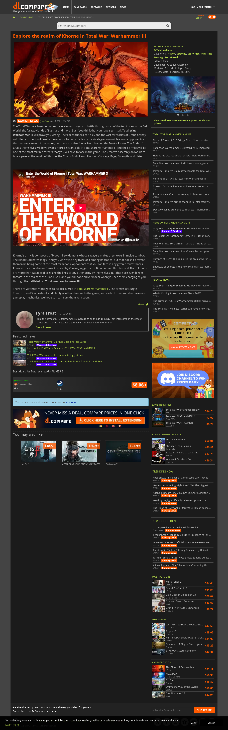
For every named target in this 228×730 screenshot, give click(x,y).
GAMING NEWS (28, 121)
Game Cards (80, 7)
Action (171, 53)
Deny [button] (193, 722)
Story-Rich (193, 53)
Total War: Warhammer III (93, 289)
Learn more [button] (12, 724)
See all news (43, 327)
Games (65, 7)
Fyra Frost (44, 121)
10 (17, 388)
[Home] (14, 17)
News (123, 7)
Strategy (181, 53)
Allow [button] (211, 722)
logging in (70, 402)
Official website (163, 50)
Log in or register (201, 7)
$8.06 (139, 385)
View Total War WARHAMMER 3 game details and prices (182, 122)
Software (96, 7)
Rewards (111, 7)
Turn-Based (171, 57)
